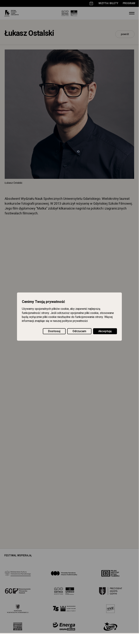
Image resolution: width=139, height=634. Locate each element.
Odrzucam (79, 331)
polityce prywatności (75, 321)
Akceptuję (105, 331)
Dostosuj (54, 331)
